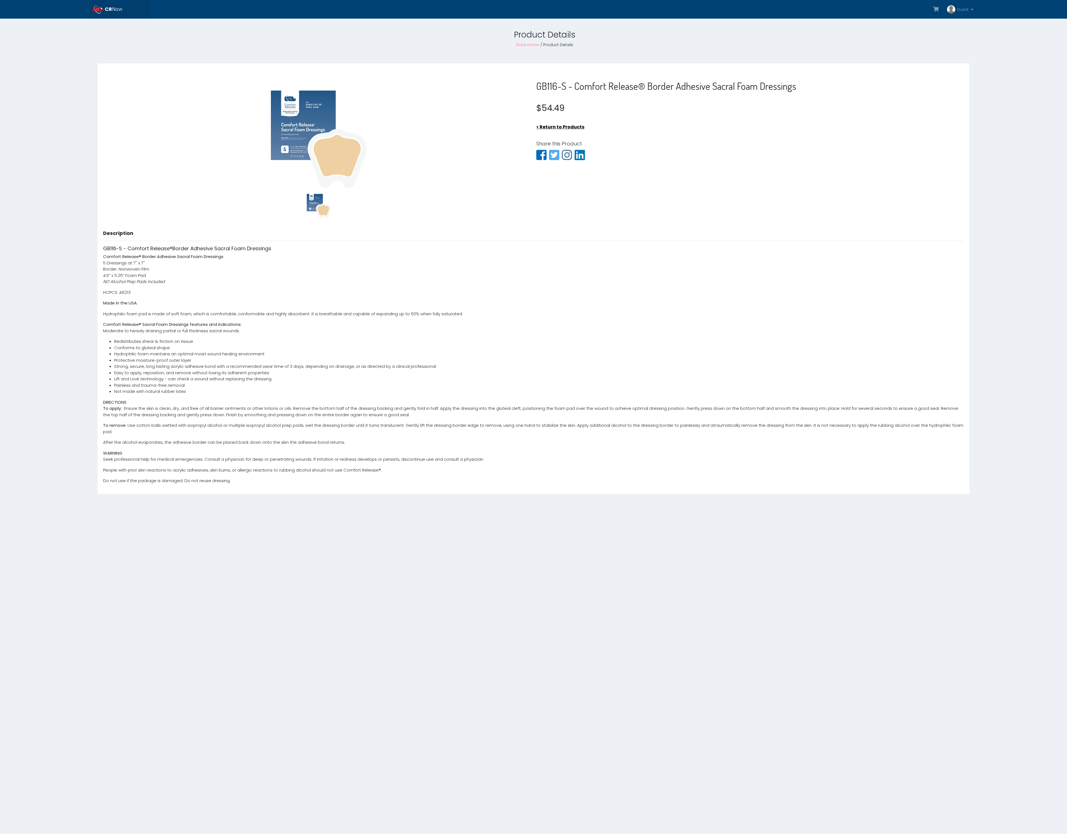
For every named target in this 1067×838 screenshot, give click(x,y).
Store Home (527, 45)
